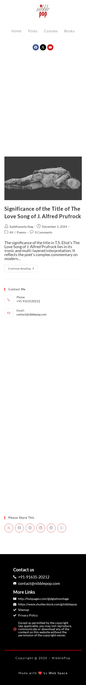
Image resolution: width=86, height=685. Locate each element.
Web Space (58, 673)
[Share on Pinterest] (30, 528)
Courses (51, 31)
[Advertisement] (43, 100)
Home (16, 31)
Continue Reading (23, 267)
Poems (21, 232)
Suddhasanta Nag (21, 226)
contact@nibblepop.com (32, 314)
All (11, 232)
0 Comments (43, 232)
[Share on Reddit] (51, 528)
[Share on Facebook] (19, 528)
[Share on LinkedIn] (40, 528)
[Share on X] (8, 528)
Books (69, 31)
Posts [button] (32, 31)
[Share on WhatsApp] (61, 528)
